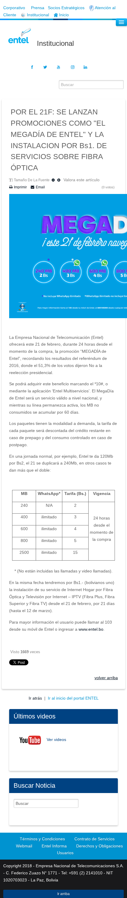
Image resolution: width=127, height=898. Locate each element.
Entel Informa (54, 846)
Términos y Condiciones (42, 838)
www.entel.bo (91, 629)
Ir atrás (36, 698)
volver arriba (106, 677)
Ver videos (56, 739)
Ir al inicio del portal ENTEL (73, 698)
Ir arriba (63, 894)
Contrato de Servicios (94, 838)
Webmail (24, 846)
